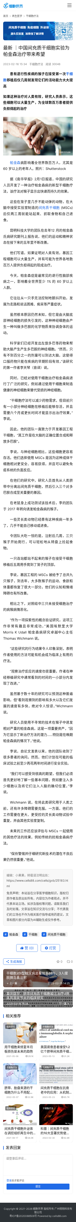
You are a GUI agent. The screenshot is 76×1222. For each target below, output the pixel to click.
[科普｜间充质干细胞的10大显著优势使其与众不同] (56, 1114)
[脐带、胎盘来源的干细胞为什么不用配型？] (20, 1073)
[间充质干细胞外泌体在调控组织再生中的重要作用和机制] (20, 1114)
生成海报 (15, 961)
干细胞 (32, 934)
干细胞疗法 (36, 64)
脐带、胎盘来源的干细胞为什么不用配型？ (18, 1090)
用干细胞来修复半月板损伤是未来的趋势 (18, 1049)
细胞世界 (38, 1208)
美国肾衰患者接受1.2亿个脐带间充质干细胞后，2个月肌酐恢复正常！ (56, 1049)
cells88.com (59, 1216)
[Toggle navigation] (69, 5)
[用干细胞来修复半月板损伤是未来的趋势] (20, 1032)
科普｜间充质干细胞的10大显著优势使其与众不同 (55, 1131)
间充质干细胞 (49, 208)
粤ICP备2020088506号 (23, 1216)
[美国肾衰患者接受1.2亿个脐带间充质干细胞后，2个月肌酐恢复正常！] (56, 1032)
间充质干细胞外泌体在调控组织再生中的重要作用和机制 (18, 1131)
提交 (38, 1186)
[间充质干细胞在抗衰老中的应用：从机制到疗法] (56, 1073)
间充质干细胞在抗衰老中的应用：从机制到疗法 (55, 1090)
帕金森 (15, 163)
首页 (5, 16)
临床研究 (11, 1026)
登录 (9, 1180)
